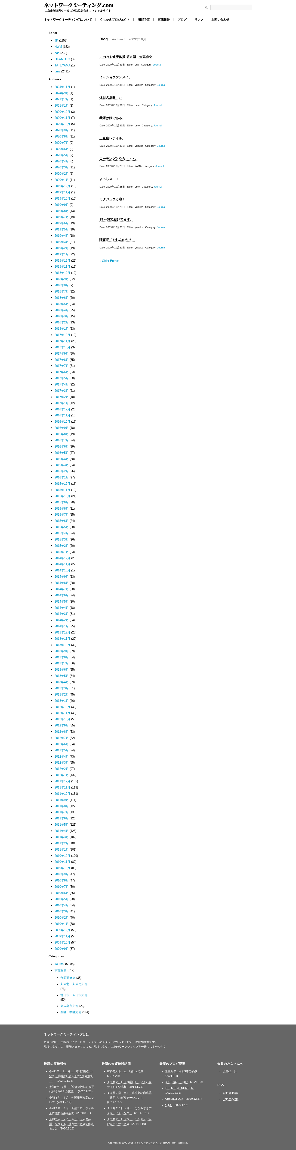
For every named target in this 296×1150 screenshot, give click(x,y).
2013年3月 (62, 688)
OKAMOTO (62, 59)
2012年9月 (62, 725)
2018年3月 (62, 316)
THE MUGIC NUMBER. (179, 1088)
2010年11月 (62, 861)
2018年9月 (62, 279)
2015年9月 (62, 502)
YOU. (168, 1105)
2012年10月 (62, 719)
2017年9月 (62, 353)
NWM (58, 46)
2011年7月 (62, 812)
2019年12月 (62, 186)
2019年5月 (62, 229)
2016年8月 (62, 434)
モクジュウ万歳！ (112, 199)
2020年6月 (62, 149)
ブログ (182, 19)
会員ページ (230, 1071)
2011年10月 (62, 793)
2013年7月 (62, 663)
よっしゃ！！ (109, 179)
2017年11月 (62, 341)
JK (56, 40)
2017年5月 (62, 378)
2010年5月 (62, 899)
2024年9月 (62, 93)
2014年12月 (62, 558)
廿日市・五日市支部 (73, 995)
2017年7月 (62, 365)
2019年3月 (62, 242)
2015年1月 (62, 552)
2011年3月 (62, 837)
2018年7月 (62, 291)
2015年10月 (62, 496)
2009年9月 (62, 948)
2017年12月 (62, 335)
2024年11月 (62, 87)
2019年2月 (62, 248)
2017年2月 (62, 397)
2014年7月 (62, 589)
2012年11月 (62, 713)
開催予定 (144, 19)
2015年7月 (62, 514)
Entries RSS (230, 1092)
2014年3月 (62, 613)
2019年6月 (62, 223)
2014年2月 (62, 620)
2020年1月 (62, 180)
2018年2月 (62, 322)
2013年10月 (62, 645)
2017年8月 (62, 359)
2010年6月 (62, 893)
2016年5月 (62, 452)
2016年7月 (62, 440)
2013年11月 (62, 638)
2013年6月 (62, 669)
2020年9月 (62, 130)
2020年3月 (62, 167)
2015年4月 (62, 533)
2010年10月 (62, 868)
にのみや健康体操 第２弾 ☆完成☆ (125, 57)
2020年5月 (62, 155)
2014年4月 (62, 607)
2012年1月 (62, 775)
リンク (199, 19)
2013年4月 (62, 682)
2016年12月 (62, 409)
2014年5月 (62, 601)
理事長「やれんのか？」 (117, 240)
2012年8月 (62, 731)
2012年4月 (62, 756)
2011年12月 (62, 781)
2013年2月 (62, 694)
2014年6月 (62, 595)
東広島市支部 (69, 1006)
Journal (157, 64)
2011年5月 (62, 824)
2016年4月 (62, 459)
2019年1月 (62, 254)
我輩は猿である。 (112, 118)
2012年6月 (62, 744)
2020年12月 (62, 112)
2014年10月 (62, 570)
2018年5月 (62, 304)
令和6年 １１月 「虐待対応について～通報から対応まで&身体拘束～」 (71, 1076)
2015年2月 (62, 545)
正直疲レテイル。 (112, 138)
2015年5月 (62, 527)
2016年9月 (62, 428)
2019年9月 (62, 204)
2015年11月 (62, 490)
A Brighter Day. (174, 1098)
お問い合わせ (220, 19)
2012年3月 (62, 762)
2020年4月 (62, 161)
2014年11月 (62, 564)
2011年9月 (62, 800)
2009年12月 (62, 930)
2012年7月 (62, 738)
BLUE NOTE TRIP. (176, 1082)
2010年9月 (62, 874)
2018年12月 (62, 260)
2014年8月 (62, 583)
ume (57, 71)
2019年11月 (62, 192)
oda (57, 53)
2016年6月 (62, 446)
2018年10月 (62, 273)
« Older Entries (109, 261)
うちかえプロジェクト (115, 19)
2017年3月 (62, 390)
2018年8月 (62, 285)
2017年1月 (62, 403)
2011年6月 (62, 818)
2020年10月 (62, 124)
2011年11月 (62, 787)
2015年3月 (62, 539)
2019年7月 (62, 217)
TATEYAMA (62, 65)
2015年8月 (62, 508)
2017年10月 (62, 347)
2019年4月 (62, 235)
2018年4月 (62, 310)
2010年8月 (62, 880)
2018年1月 (62, 328)
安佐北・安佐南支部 (73, 984)
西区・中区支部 (70, 1012)
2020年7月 (62, 142)
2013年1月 (62, 700)
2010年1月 (62, 924)
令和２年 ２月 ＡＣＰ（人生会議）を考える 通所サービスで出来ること (71, 1124)
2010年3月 (62, 911)
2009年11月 (62, 936)
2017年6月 (62, 372)
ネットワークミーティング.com (79, 7)
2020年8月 (62, 136)
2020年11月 (62, 117)
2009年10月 (62, 942)
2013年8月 (62, 657)
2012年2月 (62, 769)
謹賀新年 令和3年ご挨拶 (181, 1071)
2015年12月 (62, 483)
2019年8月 (62, 211)
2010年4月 (62, 905)
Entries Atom (230, 1099)
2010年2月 (62, 917)
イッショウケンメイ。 (115, 77)
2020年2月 (62, 173)
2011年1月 (62, 849)
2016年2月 (62, 471)
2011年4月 (62, 831)
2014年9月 (62, 576)
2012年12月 (62, 707)
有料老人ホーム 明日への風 (125, 1071)
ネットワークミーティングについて (68, 19)
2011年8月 (62, 806)
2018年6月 (62, 297)
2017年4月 (62, 384)
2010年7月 (62, 886)
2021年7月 (62, 99)
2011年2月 (62, 843)
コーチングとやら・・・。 (118, 158)
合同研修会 (67, 978)
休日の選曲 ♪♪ (110, 97)
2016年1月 (62, 477)
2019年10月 (62, 198)
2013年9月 (62, 651)
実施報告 (164, 19)
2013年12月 (62, 632)
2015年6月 (62, 521)
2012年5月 (62, 750)
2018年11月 (62, 266)
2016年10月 (62, 421)
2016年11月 (62, 415)
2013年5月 (62, 676)
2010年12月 (62, 855)
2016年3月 (62, 465)
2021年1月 (62, 105)
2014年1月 (62, 626)
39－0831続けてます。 (116, 219)
